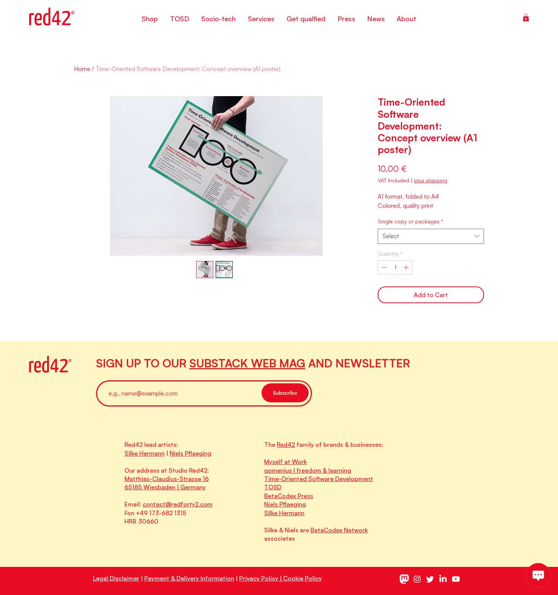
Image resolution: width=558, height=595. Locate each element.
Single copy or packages (410, 221)
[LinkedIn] (443, 579)
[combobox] (431, 236)
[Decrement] (383, 267)
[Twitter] (430, 579)
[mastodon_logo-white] (404, 579)
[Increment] (406, 267)
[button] (526, 17)
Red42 (286, 444)
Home (82, 69)
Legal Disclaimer (116, 578)
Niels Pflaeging (190, 453)
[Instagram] (417, 579)
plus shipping (430, 180)
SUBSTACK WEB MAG (247, 363)
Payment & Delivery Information (189, 578)
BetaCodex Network (339, 530)
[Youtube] (455, 579)
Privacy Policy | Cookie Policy (280, 578)
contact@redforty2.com (178, 504)
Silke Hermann (145, 453)
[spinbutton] (395, 267)
